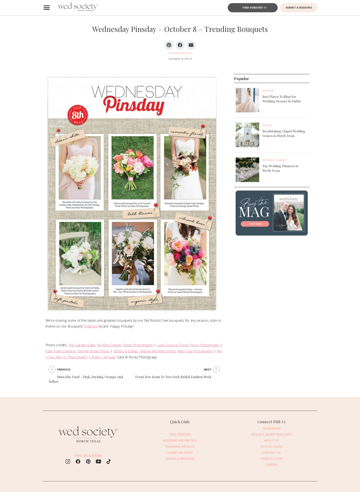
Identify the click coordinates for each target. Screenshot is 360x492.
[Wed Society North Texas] (78, 7)
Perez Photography (138, 345)
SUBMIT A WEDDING (299, 7)
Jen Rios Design (109, 345)
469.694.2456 (272, 428)
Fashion (268, 90)
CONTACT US (271, 452)
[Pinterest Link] (88, 462)
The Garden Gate (81, 345)
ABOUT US (271, 440)
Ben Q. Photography (72, 357)
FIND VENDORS (252, 7)
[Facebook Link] (78, 462)
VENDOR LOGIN (272, 459)
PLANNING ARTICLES (180, 446)
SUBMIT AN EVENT (180, 452)
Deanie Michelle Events (158, 351)
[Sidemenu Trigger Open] (46, 8)
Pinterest (91, 326)
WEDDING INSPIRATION (180, 440)
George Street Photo (93, 351)
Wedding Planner (274, 160)
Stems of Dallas (126, 351)
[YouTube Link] (98, 462)
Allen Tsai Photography (195, 351)
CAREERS (271, 465)
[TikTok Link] (109, 462)
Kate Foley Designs (60, 351)
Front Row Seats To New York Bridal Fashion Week (173, 377)
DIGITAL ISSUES (271, 446)
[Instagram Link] (68, 462)
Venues (267, 125)
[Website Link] (88, 444)
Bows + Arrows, (103, 357)
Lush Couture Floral (172, 345)
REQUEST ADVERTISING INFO (271, 434)
